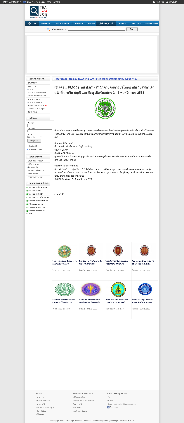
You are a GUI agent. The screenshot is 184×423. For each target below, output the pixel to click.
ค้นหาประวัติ (33, 167)
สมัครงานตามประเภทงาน (38, 201)
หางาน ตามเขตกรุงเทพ (37, 93)
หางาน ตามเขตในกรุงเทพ (38, 197)
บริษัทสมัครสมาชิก (36, 150)
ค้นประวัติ (122, 24)
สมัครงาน (32, 86)
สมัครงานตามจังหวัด (36, 207)
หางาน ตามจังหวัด (35, 102)
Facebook (114, 407)
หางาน (30, 89)
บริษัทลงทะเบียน (79, 397)
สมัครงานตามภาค (35, 204)
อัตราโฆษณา (33, 174)
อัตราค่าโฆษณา (151, 24)
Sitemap (40, 414)
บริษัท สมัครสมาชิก (35, 161)
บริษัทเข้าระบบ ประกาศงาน (83, 401)
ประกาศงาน (136, 24)
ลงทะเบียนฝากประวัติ (38, 106)
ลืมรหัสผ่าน (32, 112)
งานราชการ (45, 24)
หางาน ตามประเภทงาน (37, 96)
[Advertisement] (48, 54)
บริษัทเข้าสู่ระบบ (34, 164)
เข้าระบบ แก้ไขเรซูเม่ (36, 109)
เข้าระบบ (91, 24)
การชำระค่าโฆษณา (35, 177)
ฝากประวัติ (79, 24)
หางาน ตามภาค (34, 99)
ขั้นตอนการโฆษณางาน (37, 171)
